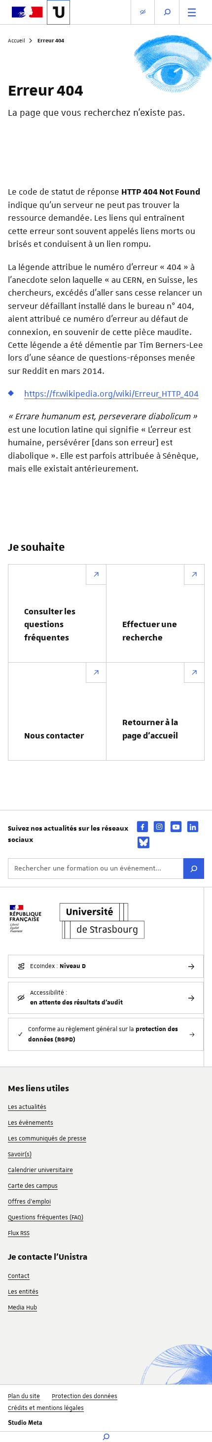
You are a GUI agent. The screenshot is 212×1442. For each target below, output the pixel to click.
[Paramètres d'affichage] (143, 12)
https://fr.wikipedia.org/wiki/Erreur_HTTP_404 (111, 393)
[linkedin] (193, 826)
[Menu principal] (191, 12)
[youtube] (176, 826)
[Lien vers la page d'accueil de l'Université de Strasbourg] (58, 12)
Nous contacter (54, 736)
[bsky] (143, 842)
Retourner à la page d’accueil (150, 729)
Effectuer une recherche (149, 631)
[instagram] (159, 826)
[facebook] (142, 826)
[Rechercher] (193, 868)
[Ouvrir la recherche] (167, 12)
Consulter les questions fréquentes (49, 624)
